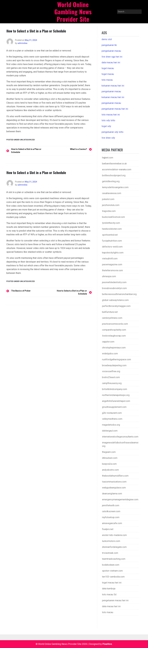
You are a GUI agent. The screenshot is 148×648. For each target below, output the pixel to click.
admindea (22, 43)
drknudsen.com (109, 458)
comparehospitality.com (114, 329)
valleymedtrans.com (112, 418)
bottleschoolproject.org (113, 175)
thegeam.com (109, 452)
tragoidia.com (109, 211)
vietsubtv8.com (110, 258)
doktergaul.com (110, 430)
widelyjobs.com (110, 353)
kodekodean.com (110, 564)
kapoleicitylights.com (112, 252)
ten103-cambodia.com (113, 576)
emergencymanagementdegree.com (120, 499)
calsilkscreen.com (111, 511)
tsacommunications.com (114, 481)
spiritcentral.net (110, 234)
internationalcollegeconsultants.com (120, 436)
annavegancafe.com (112, 523)
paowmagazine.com (112, 264)
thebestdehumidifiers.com (115, 475)
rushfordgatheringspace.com (116, 359)
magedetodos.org (111, 424)
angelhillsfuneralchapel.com (116, 401)
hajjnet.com (107, 157)
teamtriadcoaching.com (113, 558)
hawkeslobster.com (112, 228)
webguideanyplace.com (114, 487)
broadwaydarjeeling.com (114, 365)
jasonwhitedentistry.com (114, 282)
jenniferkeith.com (110, 505)
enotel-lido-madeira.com (114, 535)
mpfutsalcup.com (110, 517)
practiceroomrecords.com (115, 323)
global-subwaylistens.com (115, 300)
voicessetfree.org (111, 371)
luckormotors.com (111, 541)
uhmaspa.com (109, 276)
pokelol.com (108, 199)
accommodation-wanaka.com (116, 169)
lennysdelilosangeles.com (115, 187)
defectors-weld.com (112, 246)
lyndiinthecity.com (111, 223)
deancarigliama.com (112, 493)
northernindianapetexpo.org (116, 395)
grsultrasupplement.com (114, 407)
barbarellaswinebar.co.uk (114, 163)
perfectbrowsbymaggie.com (116, 306)
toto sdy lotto (108, 120)
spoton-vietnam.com (112, 570)
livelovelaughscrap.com (114, 335)
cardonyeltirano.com (112, 318)
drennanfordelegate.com (114, 547)
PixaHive (107, 644)
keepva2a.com (109, 464)
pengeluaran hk (109, 45)
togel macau (108, 74)
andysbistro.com (110, 469)
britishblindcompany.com (114, 389)
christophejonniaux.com (114, 347)
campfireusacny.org (112, 383)
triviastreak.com (110, 553)
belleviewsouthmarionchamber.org (119, 294)
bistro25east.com (111, 377)
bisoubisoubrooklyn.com (114, 288)
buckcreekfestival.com (113, 217)
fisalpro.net (107, 529)
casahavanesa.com (111, 193)
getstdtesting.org (111, 181)
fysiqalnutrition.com (112, 240)
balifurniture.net (110, 312)
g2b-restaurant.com (112, 413)
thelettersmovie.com (112, 270)
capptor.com (108, 341)
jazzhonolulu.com (110, 205)
